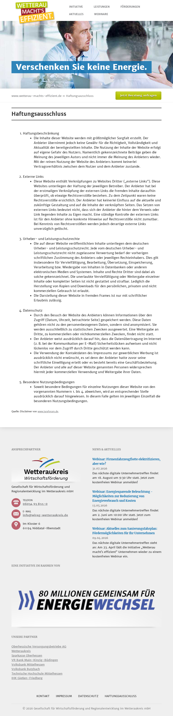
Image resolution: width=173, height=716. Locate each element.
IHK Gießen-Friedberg (27, 678)
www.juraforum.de (48, 411)
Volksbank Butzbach (25, 669)
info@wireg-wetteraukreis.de (45, 515)
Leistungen (102, 6)
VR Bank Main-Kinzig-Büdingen (34, 660)
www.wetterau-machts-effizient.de (36, 96)
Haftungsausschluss (121, 696)
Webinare (101, 14)
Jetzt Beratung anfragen (138, 95)
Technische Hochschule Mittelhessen (36, 673)
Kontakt (43, 696)
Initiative (76, 6)
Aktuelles (76, 14)
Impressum (64, 696)
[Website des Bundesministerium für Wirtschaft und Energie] (86, 600)
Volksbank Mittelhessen (28, 664)
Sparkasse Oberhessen (26, 655)
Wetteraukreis (21, 651)
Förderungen (130, 6)
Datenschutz (88, 696)
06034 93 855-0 (35, 504)
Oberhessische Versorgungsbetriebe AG (38, 646)
